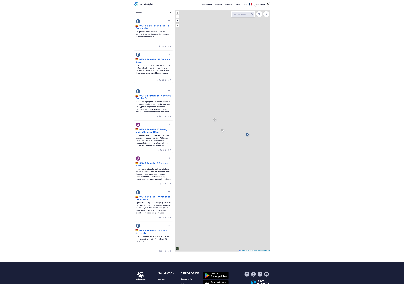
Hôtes (238, 4)
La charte (228, 4)
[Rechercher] (251, 14)
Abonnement (207, 4)
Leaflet (243, 250)
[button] (247, 135)
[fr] (250, 4)
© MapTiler (249, 250)
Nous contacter (187, 279)
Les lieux (218, 4)
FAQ (245, 4)
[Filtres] (259, 14)
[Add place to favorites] (169, 21)
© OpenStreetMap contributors (261, 250)
